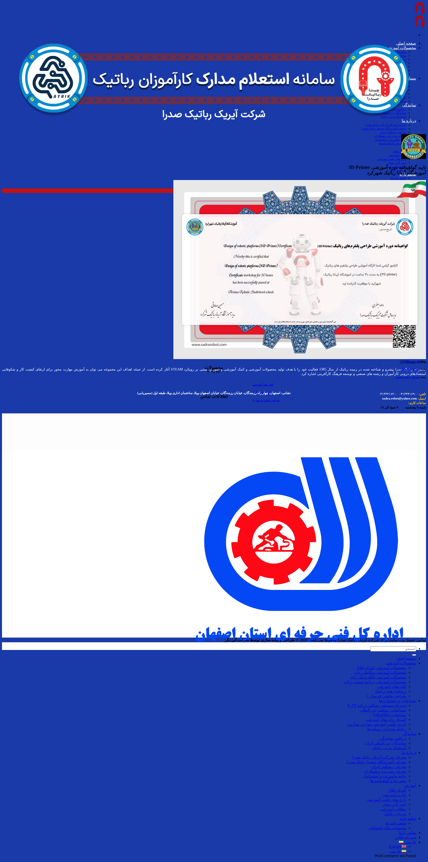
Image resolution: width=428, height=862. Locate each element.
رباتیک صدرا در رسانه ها (386, 729)
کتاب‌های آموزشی (391, 686)
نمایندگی (409, 734)
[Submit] (414, 655)
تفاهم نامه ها (398, 178)
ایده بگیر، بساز (397, 162)
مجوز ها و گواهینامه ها (392, 143)
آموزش (410, 785)
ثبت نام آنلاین (405, 837)
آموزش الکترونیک (410, 369)
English (395, 846)
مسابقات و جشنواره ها (397, 701)
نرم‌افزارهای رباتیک (390, 691)
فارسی (409, 842)
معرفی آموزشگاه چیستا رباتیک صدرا (376, 762)
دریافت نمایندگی (392, 738)
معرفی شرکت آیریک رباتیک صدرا (379, 757)
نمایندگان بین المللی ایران (385, 743)
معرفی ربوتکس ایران (388, 767)
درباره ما (409, 752)
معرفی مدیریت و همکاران (390, 136)
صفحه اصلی (406, 658)
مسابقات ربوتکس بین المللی (383, 710)
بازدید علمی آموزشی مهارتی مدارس (376, 724)
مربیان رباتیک (395, 814)
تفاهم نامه (408, 818)
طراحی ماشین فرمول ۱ (386, 696)
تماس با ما (407, 833)
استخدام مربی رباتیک (389, 748)
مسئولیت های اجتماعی (387, 828)
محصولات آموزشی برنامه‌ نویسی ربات (375, 682)
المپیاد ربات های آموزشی (385, 719)
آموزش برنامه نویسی (408, 376)
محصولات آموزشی (400, 663)
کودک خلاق (399, 151)
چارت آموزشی (397, 155)
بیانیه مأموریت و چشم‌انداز (390, 139)
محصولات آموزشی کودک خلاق (381, 668)
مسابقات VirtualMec (389, 715)
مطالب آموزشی (393, 809)
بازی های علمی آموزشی (391, 159)
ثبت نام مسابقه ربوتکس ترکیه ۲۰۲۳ (377, 705)
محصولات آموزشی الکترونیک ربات (378, 677)
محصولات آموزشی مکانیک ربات (380, 672)
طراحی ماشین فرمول (267, 400)
